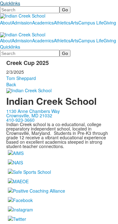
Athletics (62, 22)
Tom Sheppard (21, 78)
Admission (22, 22)
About (6, 22)
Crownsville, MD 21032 (29, 115)
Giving (110, 22)
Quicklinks (10, 3)
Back (11, 84)
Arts (74, 22)
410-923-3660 (20, 120)
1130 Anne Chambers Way (33, 111)
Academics (43, 22)
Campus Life (91, 22)
